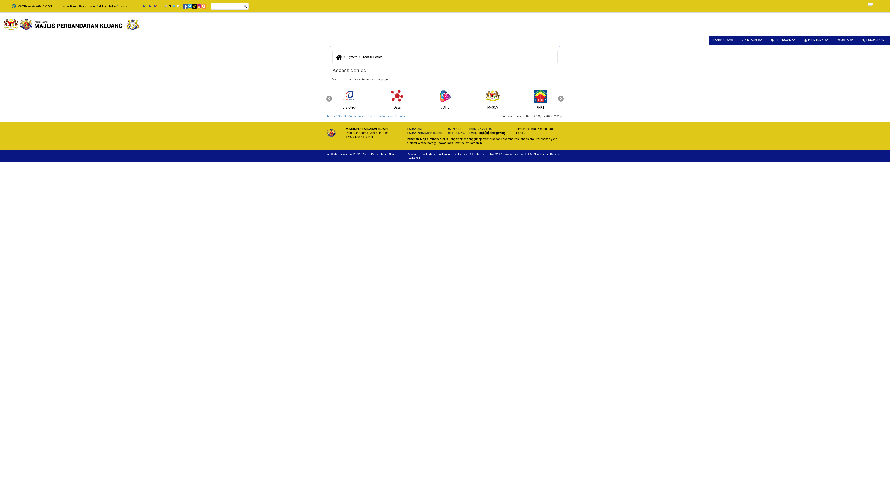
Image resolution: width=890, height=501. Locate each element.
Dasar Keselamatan (380, 116)
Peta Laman (125, 6)
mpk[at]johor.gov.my (491, 133)
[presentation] (329, 99)
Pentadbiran (753, 40)
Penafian (401, 116)
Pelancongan (785, 40)
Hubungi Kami (67, 6)
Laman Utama (723, 40)
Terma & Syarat (336, 116)
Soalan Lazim (87, 6)
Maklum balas (107, 6)
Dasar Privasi (356, 116)
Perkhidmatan (818, 40)
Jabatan (847, 40)
